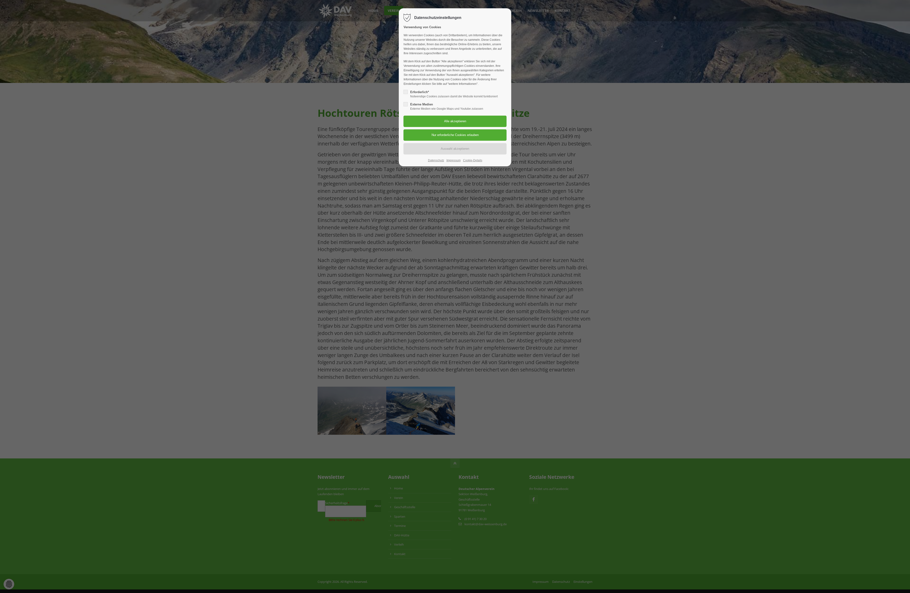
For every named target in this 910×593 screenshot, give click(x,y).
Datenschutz (436, 160)
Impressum (453, 160)
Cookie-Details (472, 160)
